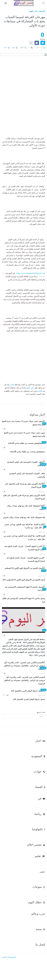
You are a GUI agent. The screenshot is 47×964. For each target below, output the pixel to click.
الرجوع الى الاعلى (9, 957)
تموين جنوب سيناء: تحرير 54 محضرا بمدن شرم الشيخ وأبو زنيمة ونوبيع (24, 434)
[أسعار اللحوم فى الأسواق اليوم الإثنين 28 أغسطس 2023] (23, 570)
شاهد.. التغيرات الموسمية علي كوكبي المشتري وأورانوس (27, 475)
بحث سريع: (40, 712)
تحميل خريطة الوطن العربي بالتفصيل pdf (29, 699)
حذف (5, 47)
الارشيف (42, 11)
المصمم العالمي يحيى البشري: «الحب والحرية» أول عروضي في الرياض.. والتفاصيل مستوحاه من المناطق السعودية (24, 680)
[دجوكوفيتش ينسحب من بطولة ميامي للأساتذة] (23, 443)
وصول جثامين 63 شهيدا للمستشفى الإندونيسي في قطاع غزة (23, 600)
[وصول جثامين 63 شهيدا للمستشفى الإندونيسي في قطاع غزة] (23, 588)
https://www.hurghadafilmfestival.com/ (30, 273)
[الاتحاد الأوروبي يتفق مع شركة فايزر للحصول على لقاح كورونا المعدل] (23, 485)
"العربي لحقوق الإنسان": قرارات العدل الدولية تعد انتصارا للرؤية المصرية (26, 559)
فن (36, 11)
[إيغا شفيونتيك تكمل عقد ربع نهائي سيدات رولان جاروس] (23, 507)
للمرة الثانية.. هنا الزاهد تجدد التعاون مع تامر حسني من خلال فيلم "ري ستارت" (24, 537)
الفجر (31, 11)
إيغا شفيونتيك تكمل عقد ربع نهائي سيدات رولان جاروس (24, 517)
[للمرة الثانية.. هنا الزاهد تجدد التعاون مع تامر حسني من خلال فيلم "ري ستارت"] (23, 526)
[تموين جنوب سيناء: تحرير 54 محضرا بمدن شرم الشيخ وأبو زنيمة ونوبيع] (23, 423)
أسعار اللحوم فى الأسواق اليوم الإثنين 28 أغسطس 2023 (23, 580)
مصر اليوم (30, 388)
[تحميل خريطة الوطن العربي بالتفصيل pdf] (23, 690)
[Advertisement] (23, 112)
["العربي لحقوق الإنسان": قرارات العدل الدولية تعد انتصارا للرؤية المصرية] (23, 548)
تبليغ (13, 47)
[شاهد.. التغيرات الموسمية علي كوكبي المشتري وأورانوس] (23, 464)
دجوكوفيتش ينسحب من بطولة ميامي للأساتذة (27, 452)
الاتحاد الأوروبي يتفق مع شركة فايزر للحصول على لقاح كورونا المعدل (24, 497)
